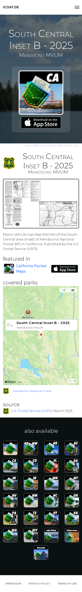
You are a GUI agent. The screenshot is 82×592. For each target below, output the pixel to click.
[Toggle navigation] (77, 7)
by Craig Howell (43, 145)
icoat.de (11, 7)
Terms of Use (67, 583)
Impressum (13, 583)
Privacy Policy (39, 583)
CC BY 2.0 (71, 145)
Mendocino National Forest (32, 391)
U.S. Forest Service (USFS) (31, 411)
